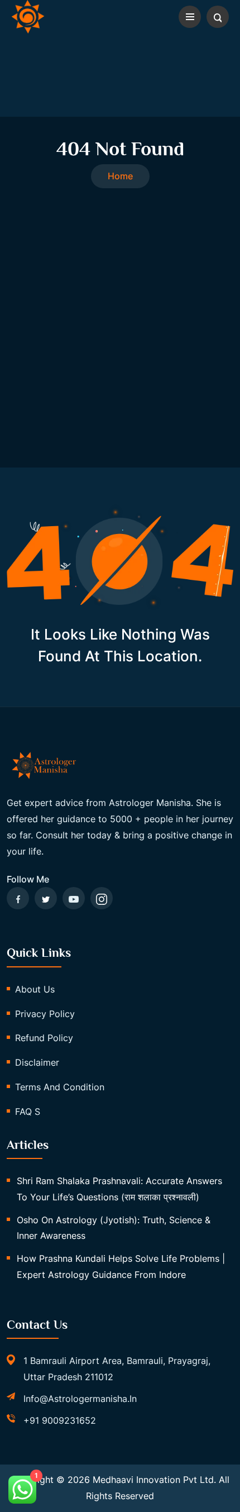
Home (120, 176)
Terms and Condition (59, 1087)
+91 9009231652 (59, 1420)
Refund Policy (44, 1037)
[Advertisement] (120, 314)
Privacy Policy (45, 1013)
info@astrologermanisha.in (80, 1398)
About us (35, 989)
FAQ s (27, 1111)
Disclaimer (37, 1062)
